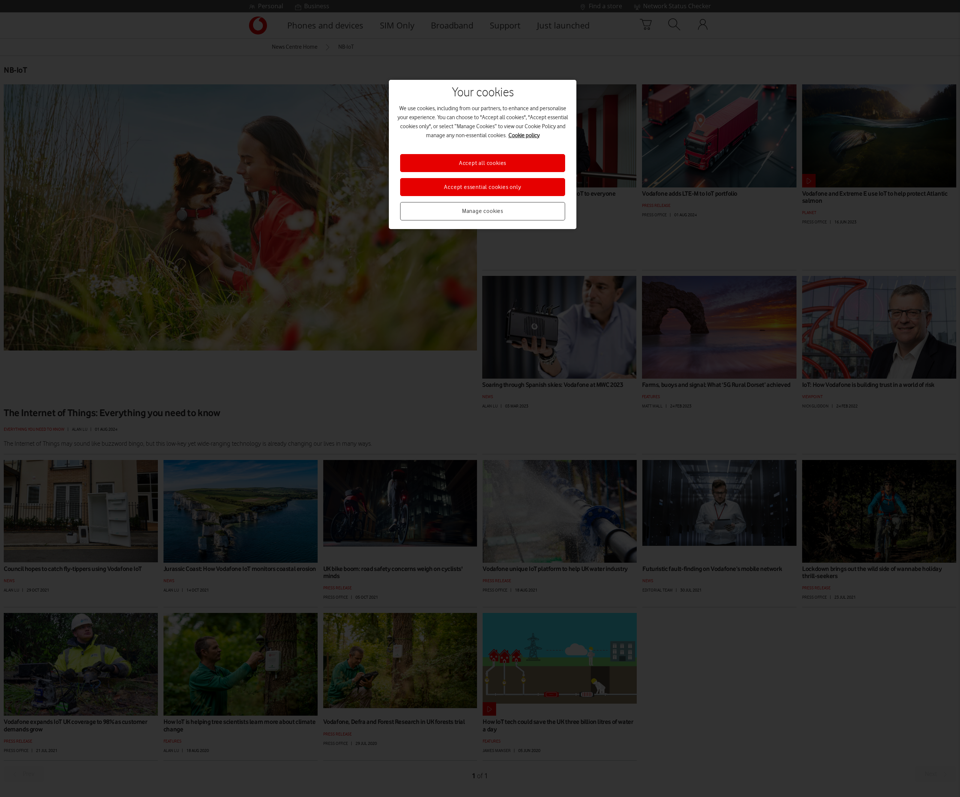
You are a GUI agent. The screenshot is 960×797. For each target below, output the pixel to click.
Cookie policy (524, 135)
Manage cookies (482, 211)
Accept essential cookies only (482, 187)
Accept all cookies (482, 163)
